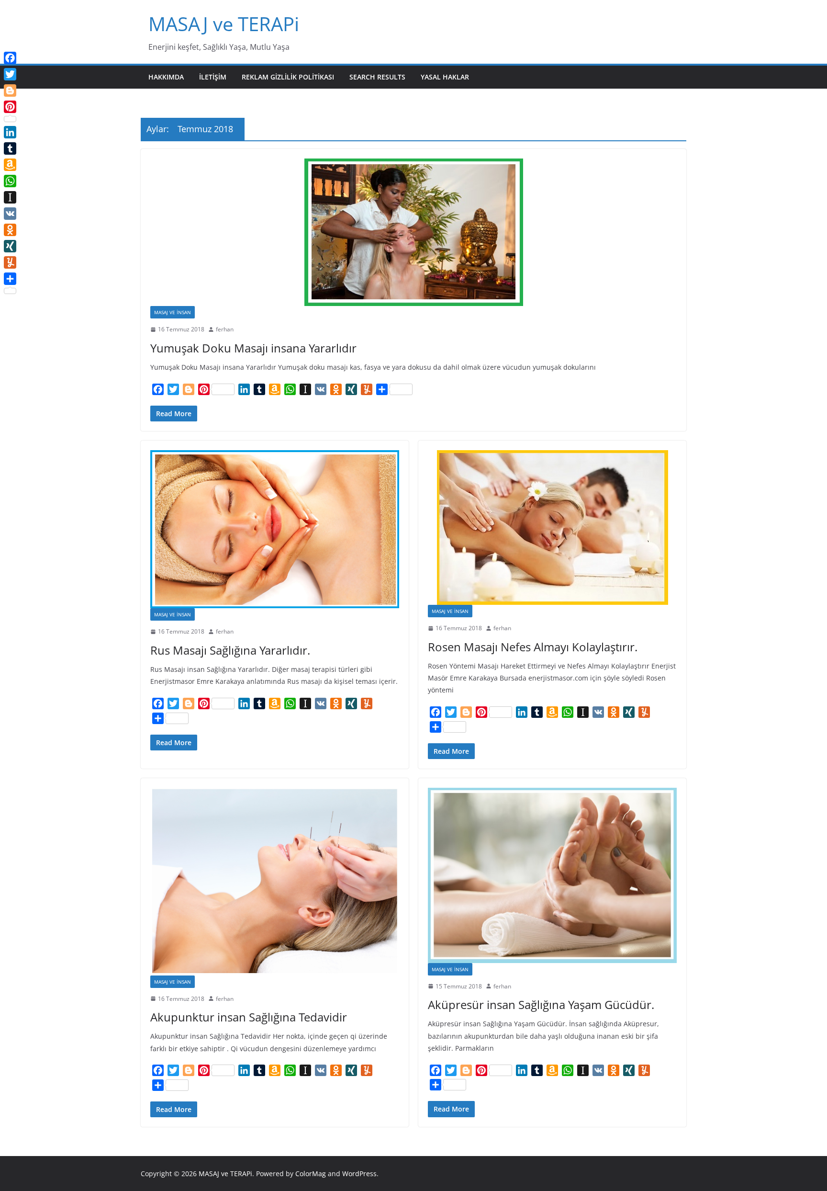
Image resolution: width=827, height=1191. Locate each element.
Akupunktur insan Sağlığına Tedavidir (248, 1017)
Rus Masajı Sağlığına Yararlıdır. (230, 650)
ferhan (225, 329)
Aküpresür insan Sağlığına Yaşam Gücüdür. (541, 1004)
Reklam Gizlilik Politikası (288, 76)
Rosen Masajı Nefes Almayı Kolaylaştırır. (532, 647)
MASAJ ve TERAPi (223, 24)
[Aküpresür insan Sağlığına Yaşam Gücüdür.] (552, 875)
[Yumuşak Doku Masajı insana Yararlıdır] (413, 232)
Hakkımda (166, 76)
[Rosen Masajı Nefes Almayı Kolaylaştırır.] (552, 527)
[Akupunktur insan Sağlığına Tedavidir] (274, 881)
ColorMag (310, 1173)
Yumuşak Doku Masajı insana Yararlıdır (253, 348)
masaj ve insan (172, 312)
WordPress (359, 1173)
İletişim (212, 76)
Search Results (377, 76)
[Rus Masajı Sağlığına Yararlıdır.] (274, 529)
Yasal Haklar (445, 76)
